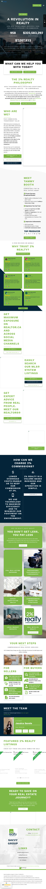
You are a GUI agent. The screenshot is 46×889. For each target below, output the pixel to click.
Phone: (16, 727)
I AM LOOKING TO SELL (30, 71)
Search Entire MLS (32, 385)
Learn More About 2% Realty (12, 156)
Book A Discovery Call (23, 253)
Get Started (23, 14)
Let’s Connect (23, 808)
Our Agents (12, 421)
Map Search (33, 378)
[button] (37, 5)
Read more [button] (7, 267)
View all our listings (23, 783)
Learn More (32, 494)
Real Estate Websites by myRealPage (32, 866)
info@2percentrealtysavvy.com (33, 835)
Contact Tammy (29, 237)
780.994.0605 (35, 833)
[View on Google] (6, 259)
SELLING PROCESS (33, 632)
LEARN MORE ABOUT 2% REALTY (36, 448)
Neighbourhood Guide (32, 382)
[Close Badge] (11, 881)
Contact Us (37, 5)
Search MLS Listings (12, 163)
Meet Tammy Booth (12, 418)
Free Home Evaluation (27, 103)
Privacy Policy (23, 866)
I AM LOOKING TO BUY (16, 71)
